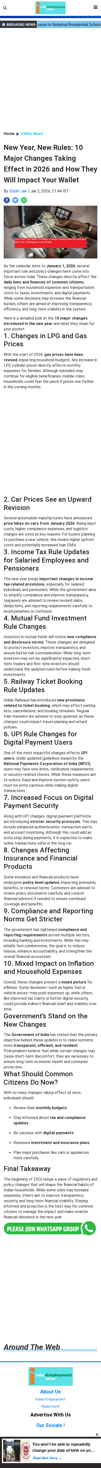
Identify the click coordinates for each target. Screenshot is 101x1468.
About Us (50, 1392)
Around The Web (32, 1347)
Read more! (51, 1406)
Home (9, 133)
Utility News (32, 133)
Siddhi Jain (18, 191)
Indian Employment (51, 1399)
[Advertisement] (50, 80)
